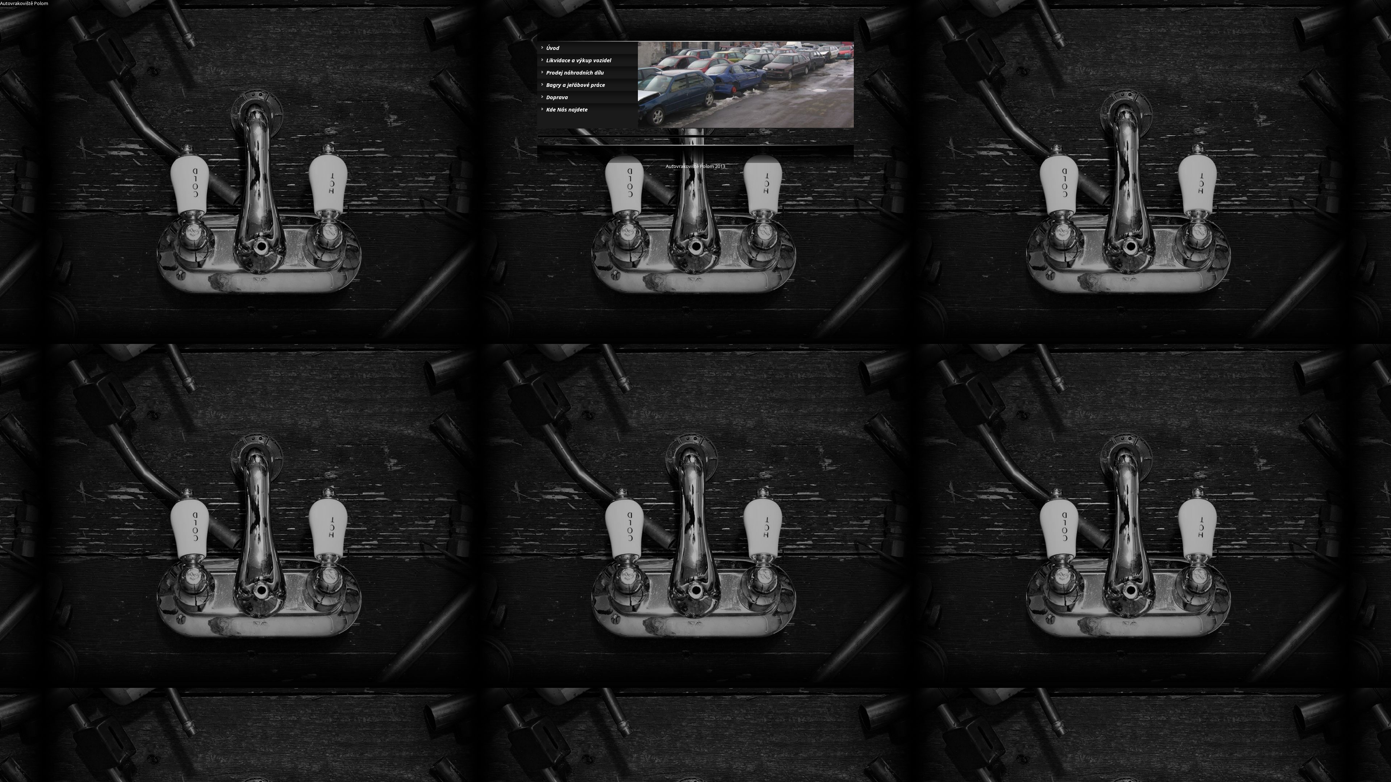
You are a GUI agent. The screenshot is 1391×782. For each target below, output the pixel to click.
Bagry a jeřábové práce (575, 84)
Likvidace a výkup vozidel (578, 60)
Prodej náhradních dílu (575, 72)
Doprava (557, 97)
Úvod (552, 47)
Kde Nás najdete (567, 109)
